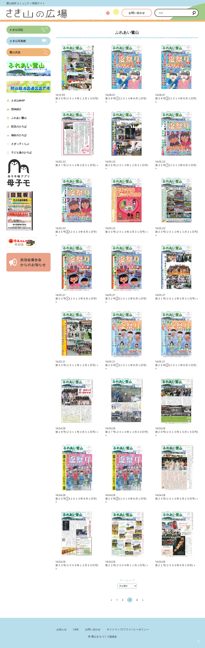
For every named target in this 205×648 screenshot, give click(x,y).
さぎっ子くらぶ (20, 143)
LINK (76, 629)
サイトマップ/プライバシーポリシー (128, 629)
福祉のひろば (19, 135)
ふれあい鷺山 (19, 117)
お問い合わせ (137, 12)
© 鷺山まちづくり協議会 (102, 636)
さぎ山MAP (18, 100)
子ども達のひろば (21, 152)
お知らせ (61, 629)
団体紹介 (16, 109)
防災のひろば (19, 126)
